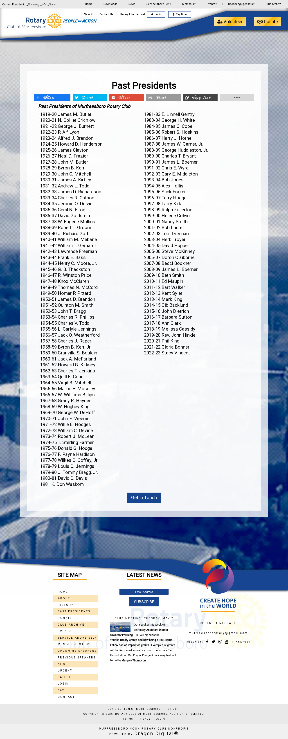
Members (189, 4)
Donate (271, 21)
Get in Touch (144, 497)
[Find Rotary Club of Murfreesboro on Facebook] (207, 642)
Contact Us (106, 14)
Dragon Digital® (156, 733)
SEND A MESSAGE (220, 623)
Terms (128, 718)
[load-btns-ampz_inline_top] (237, 97)
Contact (66, 696)
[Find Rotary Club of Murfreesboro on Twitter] (213, 642)
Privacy (144, 718)
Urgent (65, 670)
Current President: (29, 4)
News (131, 4)
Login (158, 14)
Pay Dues (182, 14)
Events (212, 4)
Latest (64, 677)
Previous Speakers (77, 657)
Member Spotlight (76, 644)
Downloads (110, 4)
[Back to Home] (52, 21)
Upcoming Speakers (241, 4)
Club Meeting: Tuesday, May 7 (144, 618)
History (66, 604)
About (87, 14)
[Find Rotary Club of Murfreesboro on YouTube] (227, 642)
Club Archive (273, 4)
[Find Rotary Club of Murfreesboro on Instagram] (220, 642)
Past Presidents (74, 611)
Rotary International (132, 14)
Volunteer (233, 21)
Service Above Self (158, 4)
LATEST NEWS (144, 575)
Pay (61, 690)
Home (88, 4)
